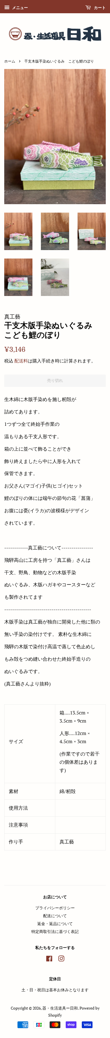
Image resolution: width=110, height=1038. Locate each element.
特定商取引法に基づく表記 (55, 931)
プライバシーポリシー (55, 907)
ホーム (9, 61)
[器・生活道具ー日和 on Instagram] (61, 959)
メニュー (19, 7)
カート (99, 7)
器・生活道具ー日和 (60, 1008)
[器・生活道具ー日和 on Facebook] (49, 959)
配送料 (21, 361)
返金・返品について (55, 923)
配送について (55, 915)
